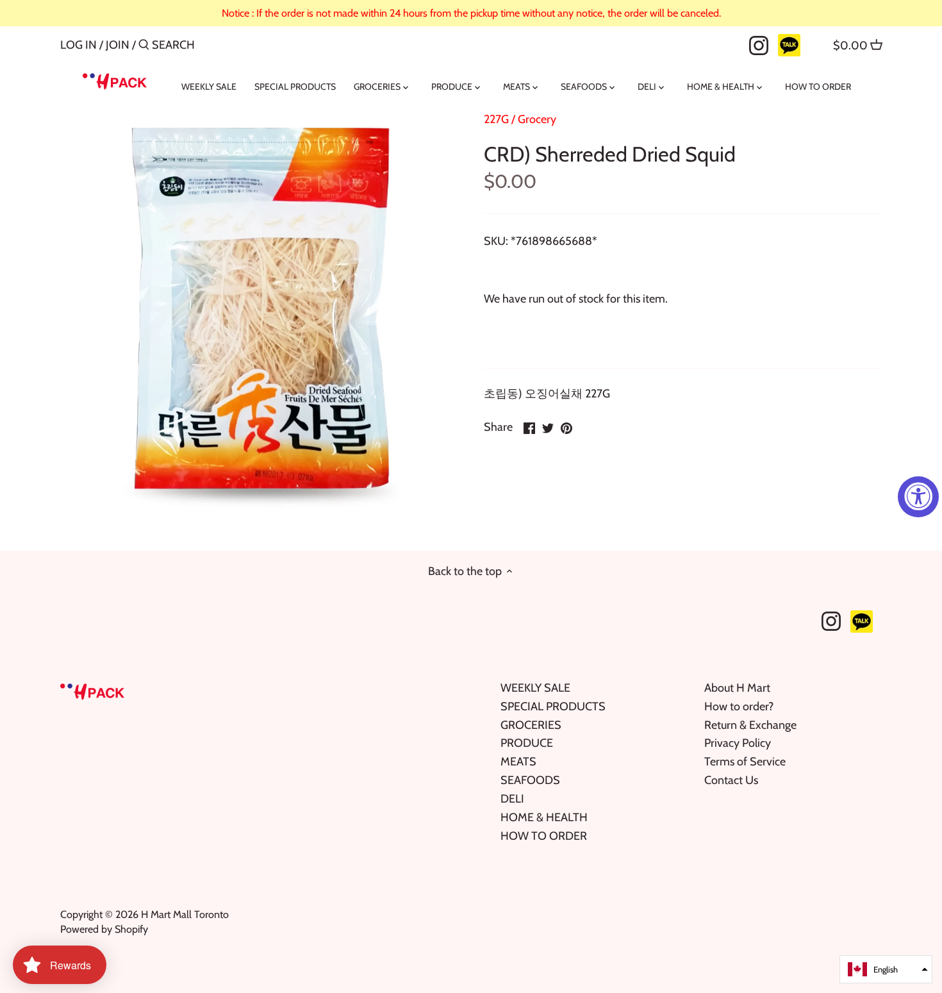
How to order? (738, 706)
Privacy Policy (737, 743)
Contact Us (731, 780)
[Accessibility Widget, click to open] (918, 496)
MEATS (518, 762)
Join (117, 45)
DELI (512, 799)
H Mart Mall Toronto (185, 914)
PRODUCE (526, 743)
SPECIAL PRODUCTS (553, 706)
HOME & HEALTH (544, 817)
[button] (885, 969)
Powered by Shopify (104, 928)
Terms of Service (745, 762)
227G (496, 119)
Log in (78, 45)
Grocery (537, 119)
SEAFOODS (530, 780)
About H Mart (737, 688)
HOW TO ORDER (543, 836)
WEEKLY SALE (535, 688)
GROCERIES (530, 725)
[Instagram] (758, 44)
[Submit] (143, 46)
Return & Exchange (750, 725)
